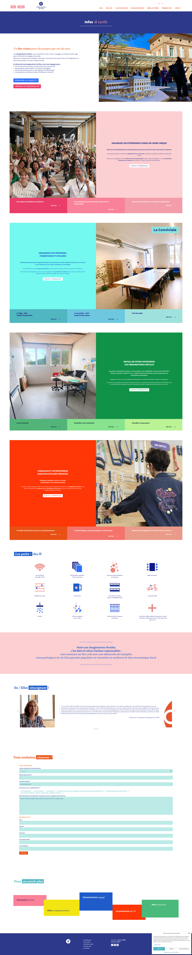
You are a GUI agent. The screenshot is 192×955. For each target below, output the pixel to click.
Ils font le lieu (86, 942)
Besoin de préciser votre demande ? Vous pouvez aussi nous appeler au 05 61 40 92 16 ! (42, 796)
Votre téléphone (23, 846)
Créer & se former (153, 8)
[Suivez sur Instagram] (159, 3)
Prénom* (21, 826)
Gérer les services (157, 944)
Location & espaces (121, 8)
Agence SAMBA (122, 940)
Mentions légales (175, 952)
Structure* (22, 833)
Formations (86, 948)
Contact (177, 8)
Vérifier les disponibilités (27, 86)
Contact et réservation (139, 390)
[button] (189, 933)
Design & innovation (137, 8)
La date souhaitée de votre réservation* (30, 768)
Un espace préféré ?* (25, 781)
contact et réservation (139, 166)
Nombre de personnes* (25, 775)
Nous (101, 8)
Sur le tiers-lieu (87, 946)
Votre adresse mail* (24, 839)
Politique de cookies (167, 952)
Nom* (20, 820)
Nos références (87, 940)
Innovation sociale (88, 944)
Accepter (159, 948)
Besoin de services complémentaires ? (29, 788)
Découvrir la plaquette (26, 80)
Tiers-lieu (109, 8)
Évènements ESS (167, 8)
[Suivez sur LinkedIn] (162, 3)
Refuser (171, 948)
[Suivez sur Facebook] (156, 3)
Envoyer (23, 853)
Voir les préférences (184, 948)
